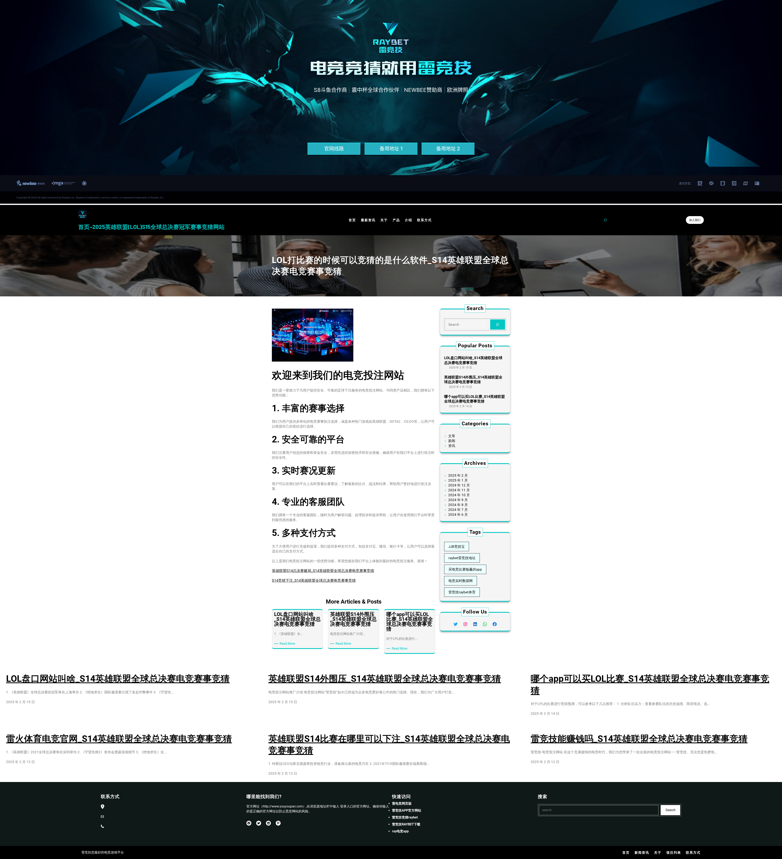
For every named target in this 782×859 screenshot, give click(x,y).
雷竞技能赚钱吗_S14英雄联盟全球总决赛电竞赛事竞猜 (639, 739)
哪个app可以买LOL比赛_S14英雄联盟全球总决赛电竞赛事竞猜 (474, 398)
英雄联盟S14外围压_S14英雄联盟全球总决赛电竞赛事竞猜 (473, 379)
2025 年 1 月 (458, 480)
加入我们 (695, 220)
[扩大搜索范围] (605, 220)
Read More (288, 643)
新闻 (451, 441)
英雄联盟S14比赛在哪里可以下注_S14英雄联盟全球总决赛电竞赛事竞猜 (389, 745)
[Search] (497, 324)
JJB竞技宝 (456, 546)
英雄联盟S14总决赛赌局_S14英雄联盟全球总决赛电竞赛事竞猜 (323, 571)
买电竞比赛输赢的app (465, 569)
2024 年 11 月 (459, 490)
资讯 (451, 446)
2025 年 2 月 (458, 475)
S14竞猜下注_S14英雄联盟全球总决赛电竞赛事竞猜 (314, 580)
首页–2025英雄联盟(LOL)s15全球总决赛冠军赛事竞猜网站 (151, 226)
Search (670, 810)
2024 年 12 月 (459, 485)
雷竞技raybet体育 (462, 592)
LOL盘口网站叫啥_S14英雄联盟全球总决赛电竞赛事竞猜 (473, 360)
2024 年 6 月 (458, 515)
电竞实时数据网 (460, 581)
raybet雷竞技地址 (462, 558)
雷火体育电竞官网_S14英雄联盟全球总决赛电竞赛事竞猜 (119, 739)
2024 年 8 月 (458, 505)
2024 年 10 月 (459, 495)
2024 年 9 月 (458, 500)
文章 (451, 436)
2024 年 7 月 (458, 510)
